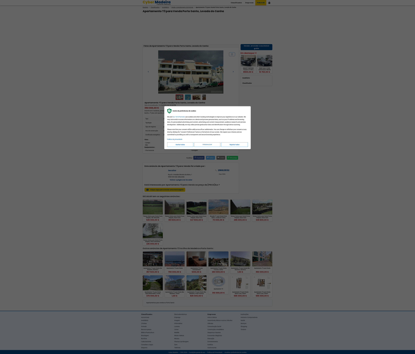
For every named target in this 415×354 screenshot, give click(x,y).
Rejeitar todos (234, 144)
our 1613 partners (178, 117)
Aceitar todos (180, 144)
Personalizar (207, 144)
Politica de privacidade (174, 139)
